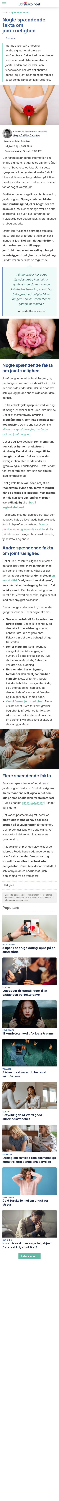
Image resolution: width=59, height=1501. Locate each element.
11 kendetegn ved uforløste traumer (28, 1033)
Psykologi (8, 1030)
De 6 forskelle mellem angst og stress (25, 1202)
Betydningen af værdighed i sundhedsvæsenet (23, 1117)
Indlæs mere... (29, 1256)
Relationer (8, 944)
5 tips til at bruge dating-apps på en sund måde (28, 950)
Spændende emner (20, 12)
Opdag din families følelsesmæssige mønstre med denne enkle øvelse (29, 1160)
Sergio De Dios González (26, 135)
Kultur (5, 12)
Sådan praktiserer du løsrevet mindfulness (24, 1074)
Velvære (6, 1069)
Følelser (7, 1154)
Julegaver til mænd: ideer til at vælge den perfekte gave (24, 992)
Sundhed (7, 1240)
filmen (33, 802)
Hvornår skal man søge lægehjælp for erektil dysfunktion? (27, 1245)
